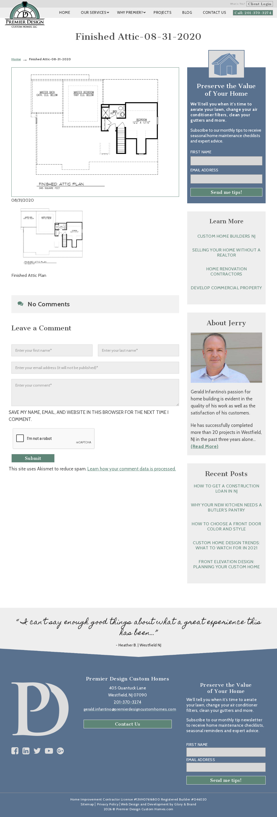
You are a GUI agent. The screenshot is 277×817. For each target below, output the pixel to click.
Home (16, 59)
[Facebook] (15, 751)
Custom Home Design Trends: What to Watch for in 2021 (226, 545)
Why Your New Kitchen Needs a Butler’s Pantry (226, 507)
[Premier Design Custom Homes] (24, 14)
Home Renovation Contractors (226, 271)
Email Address (204, 170)
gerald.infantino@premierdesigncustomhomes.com (130, 709)
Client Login (259, 4)
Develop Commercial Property (226, 287)
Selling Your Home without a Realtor (226, 252)
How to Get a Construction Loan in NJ (226, 488)
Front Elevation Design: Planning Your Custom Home (226, 564)
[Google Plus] (60, 751)
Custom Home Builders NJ (226, 236)
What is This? (237, 3)
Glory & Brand (185, 804)
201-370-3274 (127, 702)
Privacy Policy (107, 804)
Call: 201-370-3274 (253, 13)
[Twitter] (37, 751)
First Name (200, 152)
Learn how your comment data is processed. (131, 468)
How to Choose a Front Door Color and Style (226, 526)
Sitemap (87, 804)
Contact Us (127, 724)
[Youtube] (49, 751)
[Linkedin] (26, 751)
